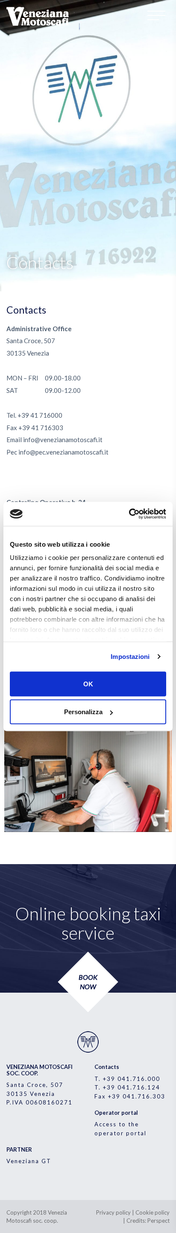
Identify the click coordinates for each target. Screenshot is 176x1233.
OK (88, 683)
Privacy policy (113, 1212)
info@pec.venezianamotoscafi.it (63, 452)
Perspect (158, 1220)
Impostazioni (130, 656)
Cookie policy (152, 1212)
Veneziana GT (28, 1161)
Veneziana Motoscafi (38, 16)
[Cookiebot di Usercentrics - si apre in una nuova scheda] (128, 514)
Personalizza (83, 711)
